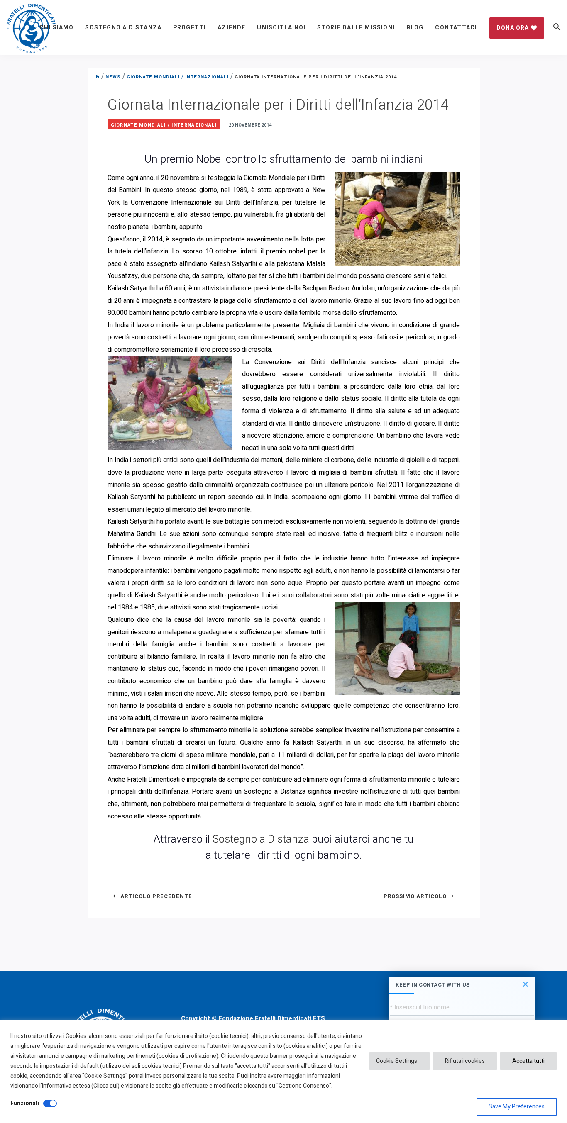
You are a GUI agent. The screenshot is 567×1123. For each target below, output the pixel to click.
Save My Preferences (517, 1106)
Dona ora (512, 28)
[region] (283, 1071)
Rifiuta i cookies (465, 1061)
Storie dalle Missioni (356, 27)
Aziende (231, 27)
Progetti (189, 27)
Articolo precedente (155, 896)
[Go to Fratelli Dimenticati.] (98, 76)
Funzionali (24, 1103)
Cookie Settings (396, 1061)
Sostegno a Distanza (123, 27)
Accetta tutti (528, 1061)
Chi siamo (56, 27)
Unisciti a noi (281, 27)
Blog (415, 27)
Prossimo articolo (416, 896)
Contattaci (456, 27)
